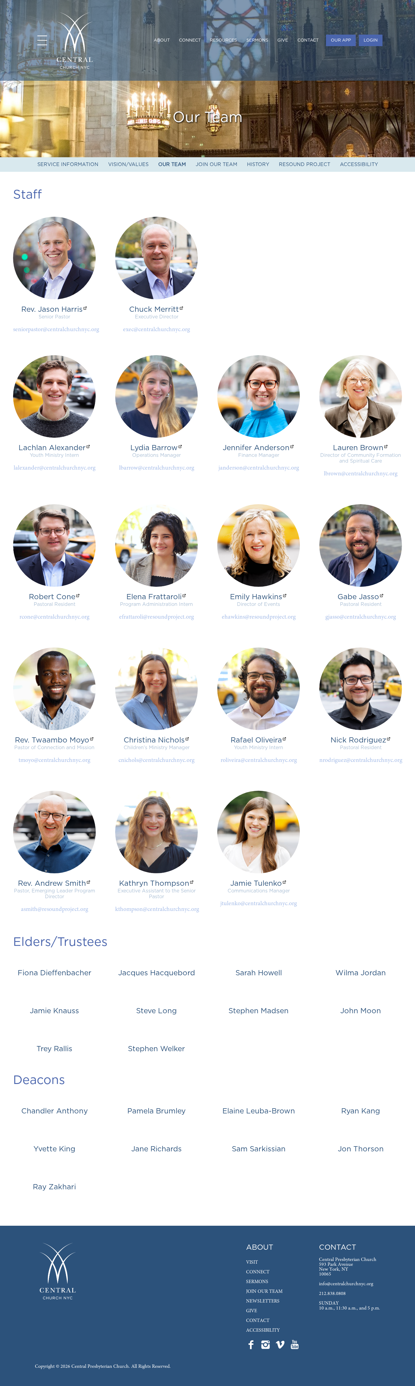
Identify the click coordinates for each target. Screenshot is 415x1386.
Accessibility (359, 164)
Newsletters (263, 1301)
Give (282, 40)
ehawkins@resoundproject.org (259, 617)
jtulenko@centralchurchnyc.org (258, 904)
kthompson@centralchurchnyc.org (157, 909)
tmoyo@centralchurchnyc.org (54, 760)
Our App (341, 40)
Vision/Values (128, 164)
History (258, 164)
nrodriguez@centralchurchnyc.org (360, 760)
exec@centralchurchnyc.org (156, 330)
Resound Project (304, 164)
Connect (190, 40)
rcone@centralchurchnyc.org (54, 617)
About (162, 40)
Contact (308, 40)
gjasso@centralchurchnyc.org (360, 617)
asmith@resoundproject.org (54, 909)
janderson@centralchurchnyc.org (258, 468)
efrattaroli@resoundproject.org (156, 617)
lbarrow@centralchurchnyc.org (156, 468)
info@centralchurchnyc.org (346, 1284)
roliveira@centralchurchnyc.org (259, 760)
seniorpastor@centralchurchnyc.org (56, 330)
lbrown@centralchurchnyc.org (360, 474)
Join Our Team (216, 164)
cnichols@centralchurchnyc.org (156, 760)
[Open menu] (42, 40)
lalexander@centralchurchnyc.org (54, 468)
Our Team (172, 164)
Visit (252, 1262)
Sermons (257, 40)
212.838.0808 (332, 1293)
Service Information (67, 164)
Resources (223, 40)
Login (371, 40)
